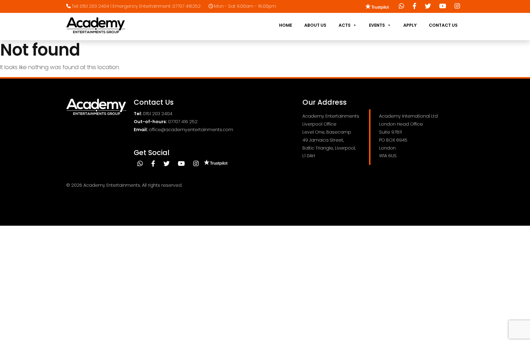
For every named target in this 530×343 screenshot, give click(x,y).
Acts (345, 25)
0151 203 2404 (94, 6)
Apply (410, 25)
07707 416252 (186, 6)
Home (285, 25)
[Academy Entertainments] (95, 25)
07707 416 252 (183, 122)
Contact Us (443, 25)
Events (377, 25)
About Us (315, 25)
